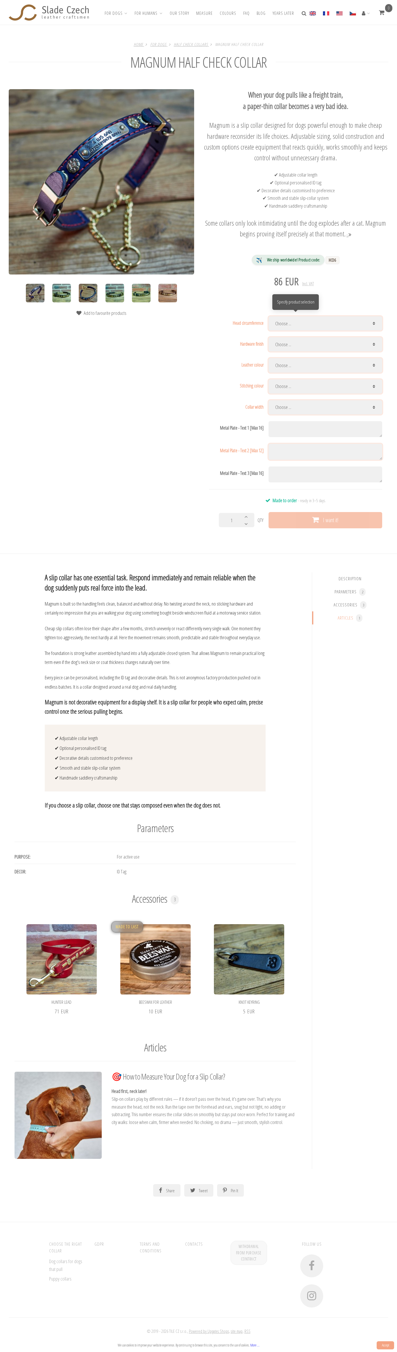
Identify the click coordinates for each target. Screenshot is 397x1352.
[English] (314, 12)
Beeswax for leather (155, 1002)
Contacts (194, 1244)
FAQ (246, 13)
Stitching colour (252, 386)
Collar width (254, 407)
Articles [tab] (349, 618)
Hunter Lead (61, 1002)
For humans (146, 13)
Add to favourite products (105, 312)
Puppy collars (60, 1278)
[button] (381, 12)
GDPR (99, 1244)
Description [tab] (350, 578)
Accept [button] (385, 1345)
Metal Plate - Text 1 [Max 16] (242, 428)
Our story (179, 13)
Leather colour (253, 365)
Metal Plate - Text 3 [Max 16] (242, 473)
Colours (228, 13)
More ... (255, 1345)
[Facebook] (311, 1265)
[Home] (49, 12)
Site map (237, 1331)
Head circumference (248, 323)
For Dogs (114, 13)
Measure (204, 13)
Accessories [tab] (349, 605)
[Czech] (352, 12)
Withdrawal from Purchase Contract (249, 1253)
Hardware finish (252, 344)
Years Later (283, 13)
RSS (247, 1331)
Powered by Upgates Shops (209, 1331)
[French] (325, 12)
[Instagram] (311, 1295)
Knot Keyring (249, 1002)
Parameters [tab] (349, 592)
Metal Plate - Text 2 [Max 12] (242, 450)
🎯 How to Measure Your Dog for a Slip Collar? (168, 1076)
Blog (261, 13)
